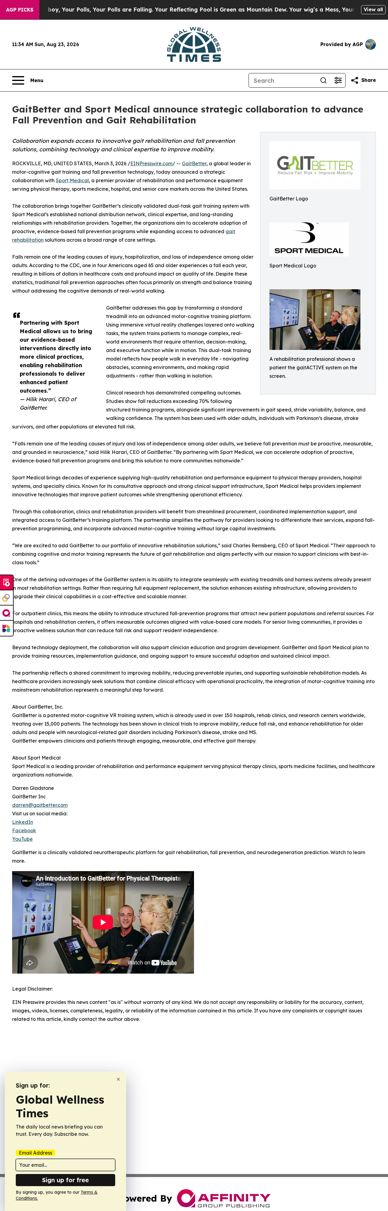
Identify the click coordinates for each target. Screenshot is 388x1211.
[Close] (118, 1079)
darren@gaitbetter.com (40, 805)
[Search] (323, 80)
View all (373, 9)
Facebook (24, 830)
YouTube (22, 839)
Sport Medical (72, 180)
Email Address (35, 1153)
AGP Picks (19, 10)
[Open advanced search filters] (338, 80)
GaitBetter (194, 163)
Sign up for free (65, 1180)
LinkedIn (22, 822)
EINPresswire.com (151, 163)
